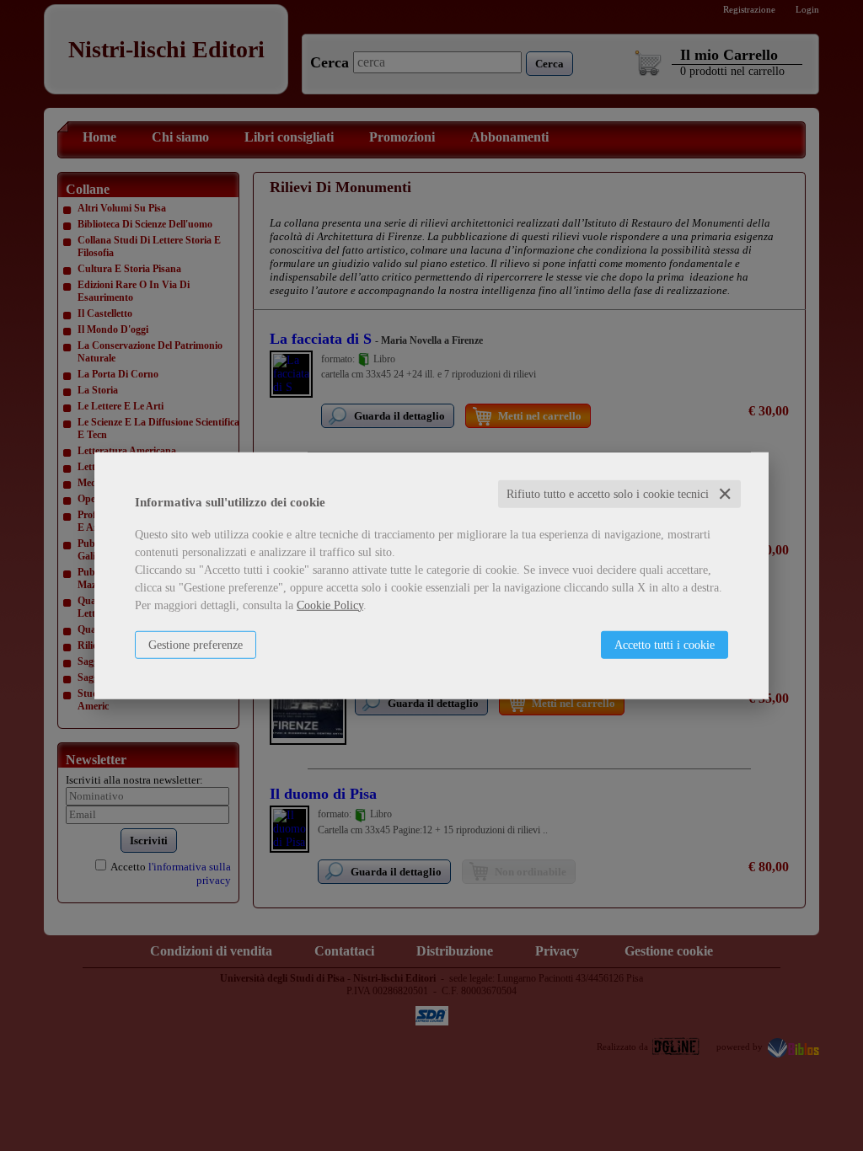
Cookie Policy (330, 604)
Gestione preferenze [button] (195, 644)
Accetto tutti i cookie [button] (664, 644)
